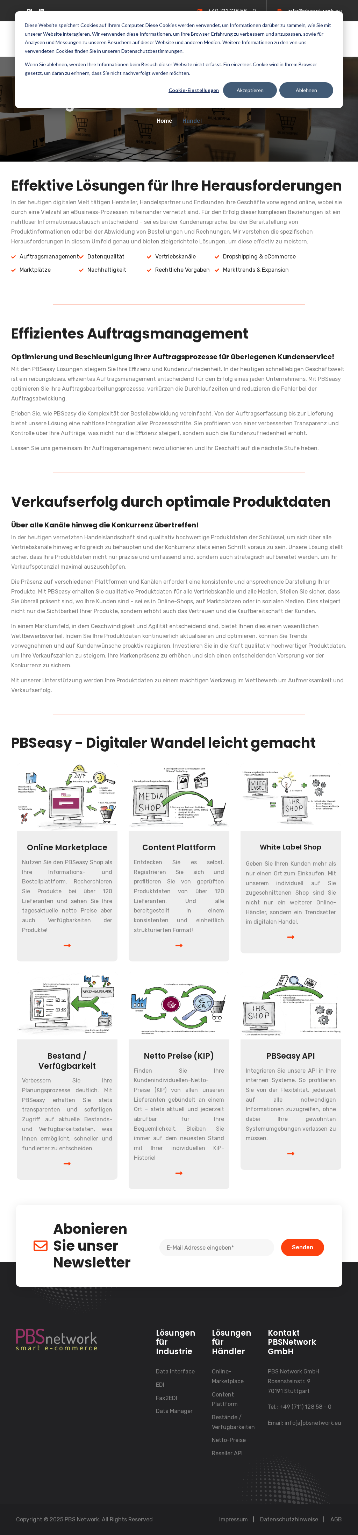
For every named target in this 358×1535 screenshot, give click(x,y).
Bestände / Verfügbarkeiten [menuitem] (233, 1422)
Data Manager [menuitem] (174, 1411)
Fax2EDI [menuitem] (166, 1398)
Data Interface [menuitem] (175, 1371)
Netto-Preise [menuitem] (229, 1440)
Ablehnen (306, 90)
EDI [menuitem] (160, 1384)
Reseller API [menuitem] (227, 1453)
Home (164, 121)
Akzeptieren (250, 90)
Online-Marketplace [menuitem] (228, 1376)
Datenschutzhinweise (289, 1519)
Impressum (233, 1519)
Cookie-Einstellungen (194, 90)
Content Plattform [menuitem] (225, 1399)
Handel (192, 121)
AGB (336, 1519)
